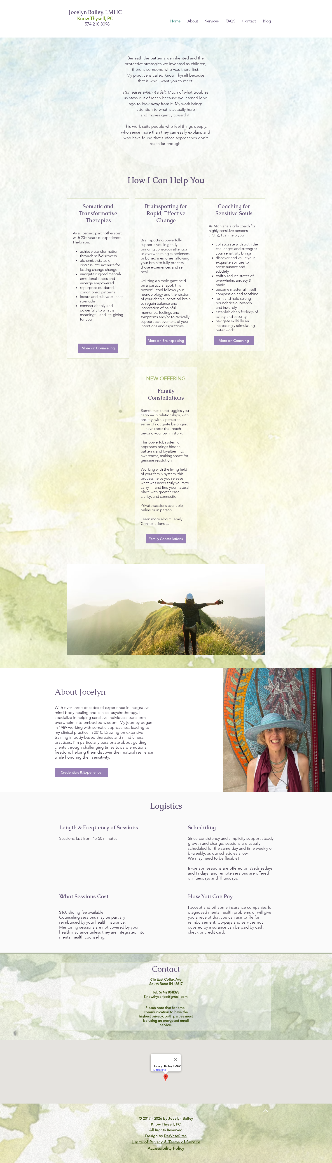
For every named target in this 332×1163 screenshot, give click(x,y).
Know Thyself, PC (95, 18)
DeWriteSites (175, 1136)
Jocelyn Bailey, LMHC (95, 12)
